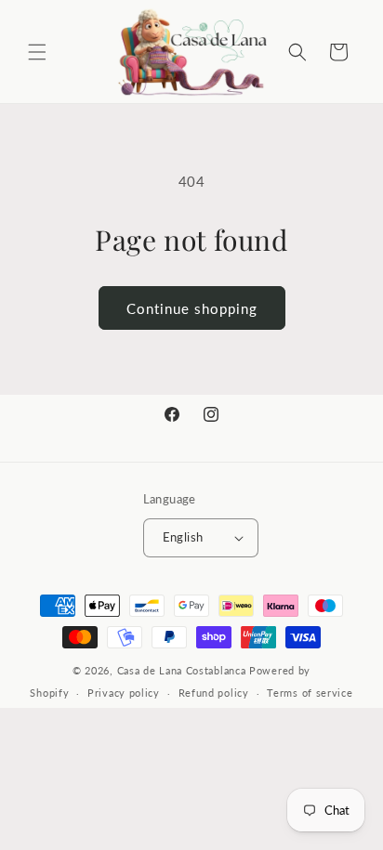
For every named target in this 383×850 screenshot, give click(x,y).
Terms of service (309, 693)
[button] (37, 52)
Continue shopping (192, 308)
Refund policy (213, 693)
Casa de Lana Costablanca (181, 670)
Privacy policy (123, 693)
